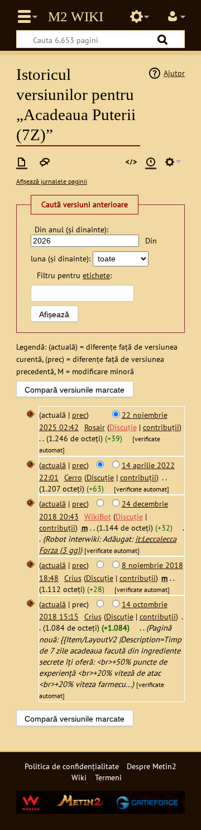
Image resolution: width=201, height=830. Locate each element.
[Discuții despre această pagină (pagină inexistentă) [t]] (44, 162)
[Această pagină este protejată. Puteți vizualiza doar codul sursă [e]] (131, 162)
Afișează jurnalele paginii (51, 181)
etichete (96, 275)
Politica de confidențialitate (72, 766)
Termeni (108, 777)
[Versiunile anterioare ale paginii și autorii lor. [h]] (150, 162)
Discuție (123, 427)
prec (79, 414)
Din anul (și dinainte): (71, 229)
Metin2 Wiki (75, 16)
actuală (53, 465)
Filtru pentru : (74, 275)
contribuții (161, 427)
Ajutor (174, 73)
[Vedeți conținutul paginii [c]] (21, 162)
